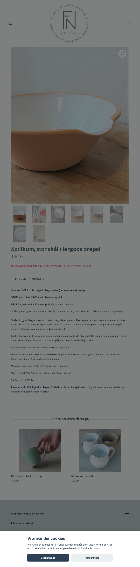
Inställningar (92, 557)
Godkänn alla (48, 557)
